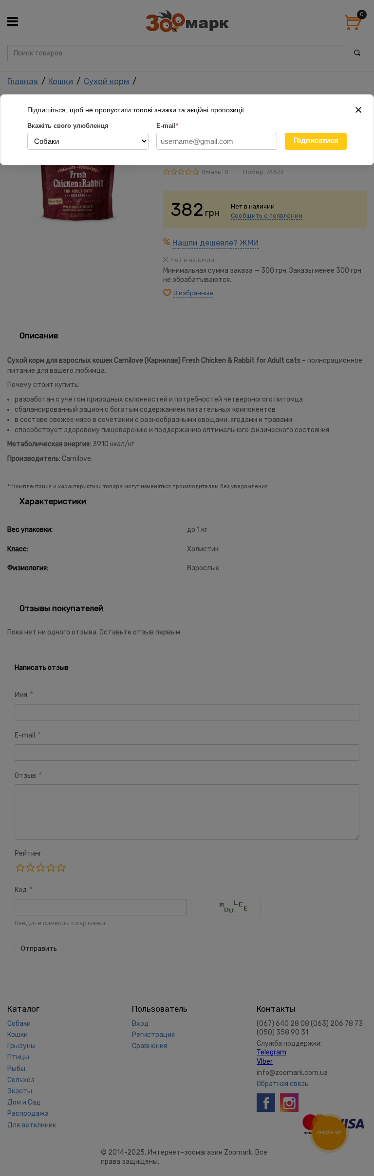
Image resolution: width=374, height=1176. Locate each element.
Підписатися (316, 140)
